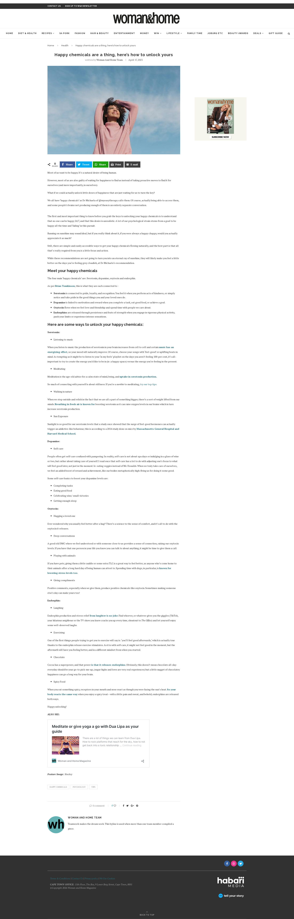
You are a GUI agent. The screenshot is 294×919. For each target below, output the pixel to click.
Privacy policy (91, 878)
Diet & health (27, 33)
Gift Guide (276, 33)
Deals (257, 33)
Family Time (194, 33)
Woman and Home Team (109, 59)
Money (144, 33)
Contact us (54, 6)
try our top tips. (148, 384)
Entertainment (124, 33)
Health (64, 45)
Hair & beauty (99, 33)
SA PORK (64, 33)
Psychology (79, 787)
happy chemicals (58, 787)
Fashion (80, 33)
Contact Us (77, 878)
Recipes (47, 33)
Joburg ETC (215, 33)
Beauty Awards (238, 33)
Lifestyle (173, 33)
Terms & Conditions (60, 878)
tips (93, 787)
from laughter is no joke (103, 615)
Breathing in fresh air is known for (75, 404)
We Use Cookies (107, 878)
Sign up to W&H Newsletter (81, 6)
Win (156, 33)
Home (9, 33)
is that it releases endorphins (108, 664)
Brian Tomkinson (65, 286)
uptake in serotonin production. (139, 376)
